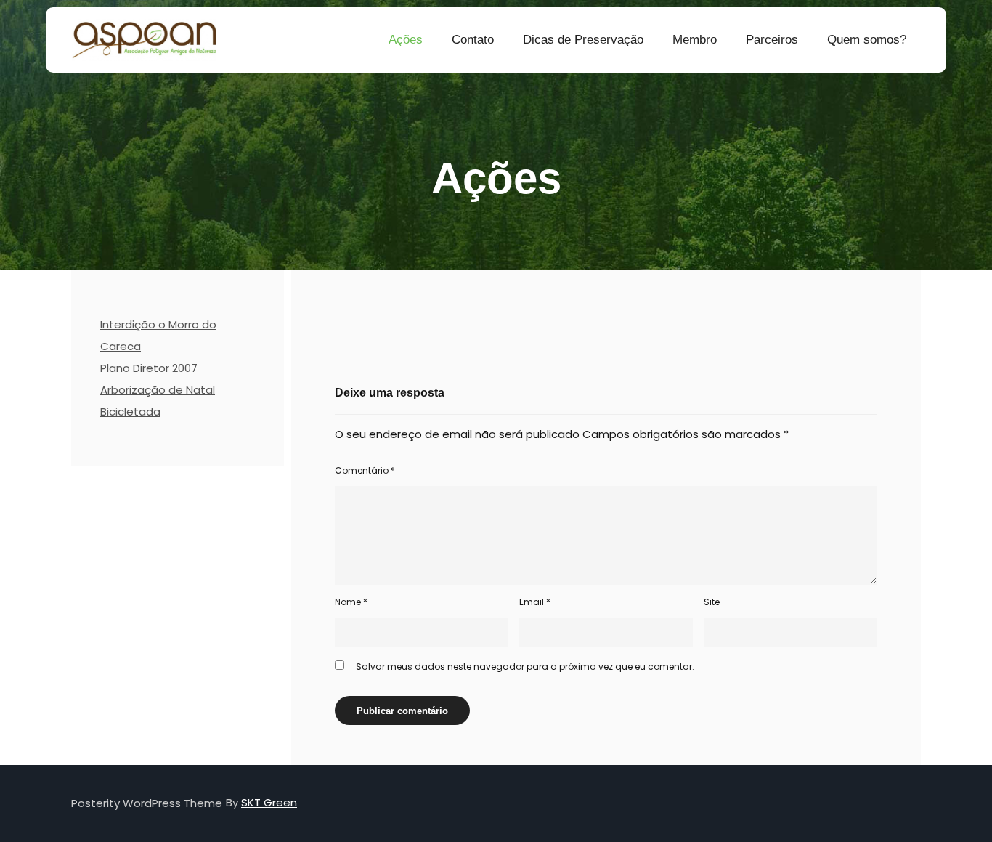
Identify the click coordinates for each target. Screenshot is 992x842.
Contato (473, 39)
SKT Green (269, 802)
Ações (406, 39)
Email (534, 602)
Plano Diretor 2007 (149, 368)
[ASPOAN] (143, 40)
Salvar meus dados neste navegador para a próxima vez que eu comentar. (525, 666)
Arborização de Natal (157, 389)
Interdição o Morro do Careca (158, 335)
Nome (351, 602)
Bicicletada (130, 411)
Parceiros (772, 39)
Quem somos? (866, 39)
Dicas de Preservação (583, 39)
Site (712, 602)
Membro (694, 39)
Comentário (365, 470)
